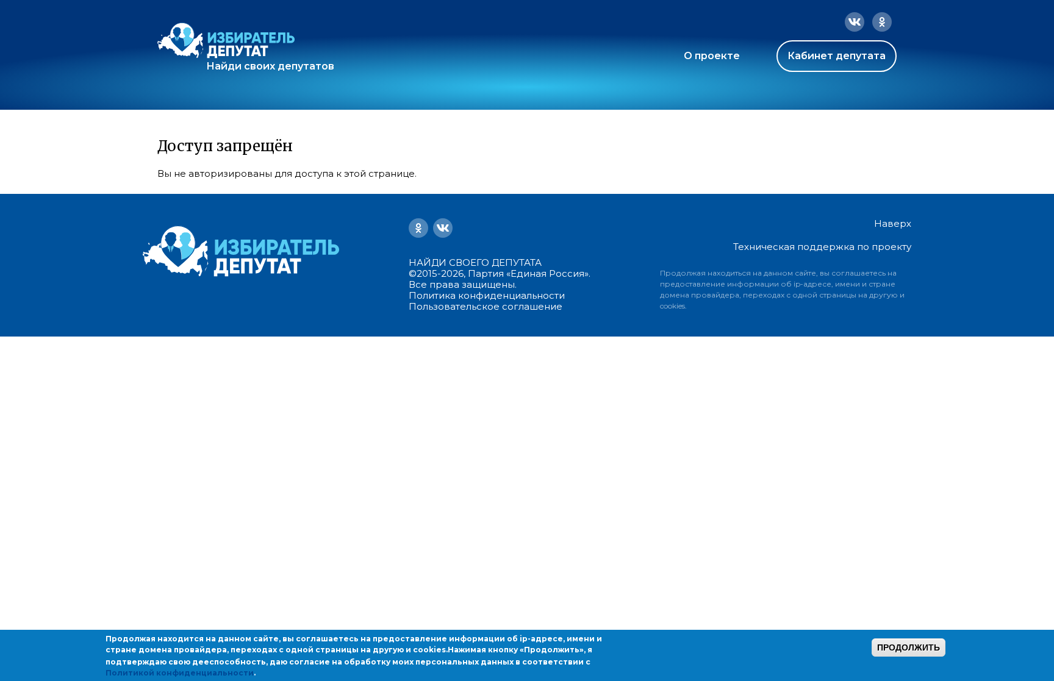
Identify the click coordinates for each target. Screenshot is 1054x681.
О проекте (712, 56)
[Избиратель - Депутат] (226, 41)
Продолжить (908, 647)
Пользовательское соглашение (485, 306)
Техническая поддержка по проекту (822, 246)
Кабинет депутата (836, 56)
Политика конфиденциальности (487, 295)
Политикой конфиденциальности (180, 672)
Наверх (892, 223)
